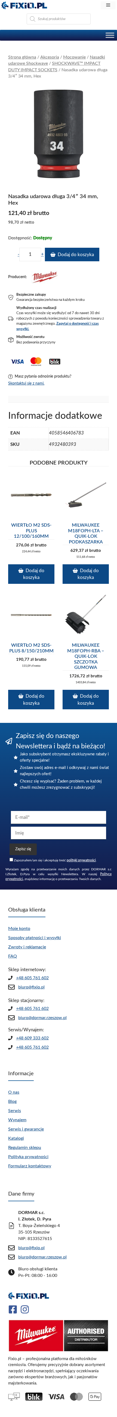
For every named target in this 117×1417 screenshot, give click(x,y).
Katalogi (16, 1138)
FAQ (12, 956)
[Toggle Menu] (110, 35)
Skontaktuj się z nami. (26, 383)
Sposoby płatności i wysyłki (34, 938)
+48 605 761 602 (32, 978)
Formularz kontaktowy (29, 1166)
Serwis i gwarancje (26, 1129)
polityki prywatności (81, 860)
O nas (13, 1092)
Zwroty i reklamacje (27, 947)
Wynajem (17, 1120)
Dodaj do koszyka (76, 254)
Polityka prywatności (28, 1157)
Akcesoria (49, 57)
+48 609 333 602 (32, 1038)
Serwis (14, 1111)
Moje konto (19, 928)
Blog (12, 1101)
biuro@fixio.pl (31, 987)
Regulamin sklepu (24, 1147)
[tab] (58, 399)
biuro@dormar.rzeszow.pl (42, 1018)
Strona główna (22, 57)
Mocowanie (74, 57)
